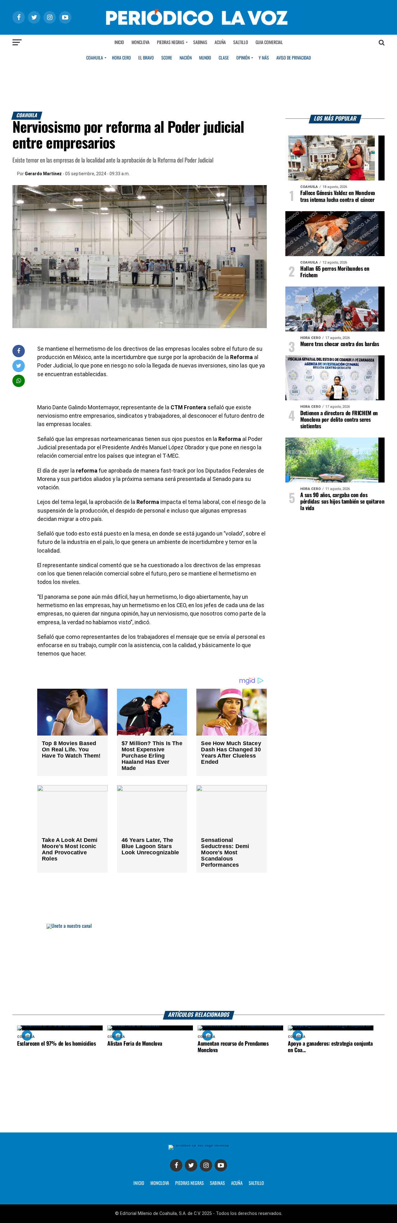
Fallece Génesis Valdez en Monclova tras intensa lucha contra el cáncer (337, 196)
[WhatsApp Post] (18, 380)
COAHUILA (94, 58)
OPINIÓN (243, 58)
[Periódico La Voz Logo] (198, 28)
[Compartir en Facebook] (18, 351)
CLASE (224, 58)
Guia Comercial (269, 42)
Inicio (119, 42)
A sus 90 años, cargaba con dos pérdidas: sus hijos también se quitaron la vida (342, 501)
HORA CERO (121, 58)
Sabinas (200, 42)
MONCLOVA (159, 1183)
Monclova (140, 42)
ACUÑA (237, 1183)
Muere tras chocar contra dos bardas (339, 344)
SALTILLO (256, 1183)
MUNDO (205, 58)
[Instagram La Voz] (206, 1165)
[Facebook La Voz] (176, 1165)
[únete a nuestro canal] (198, 967)
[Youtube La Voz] (221, 1165)
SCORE (166, 58)
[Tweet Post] (18, 365)
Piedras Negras (170, 42)
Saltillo (240, 42)
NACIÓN (186, 58)
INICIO (138, 1183)
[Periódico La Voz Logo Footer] (198, 1144)
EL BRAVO (146, 58)
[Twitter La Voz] (191, 1165)
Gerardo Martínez (43, 173)
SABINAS (217, 1183)
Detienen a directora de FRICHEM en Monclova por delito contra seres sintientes (339, 419)
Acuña (220, 42)
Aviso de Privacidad (293, 58)
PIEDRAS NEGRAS (189, 1183)
